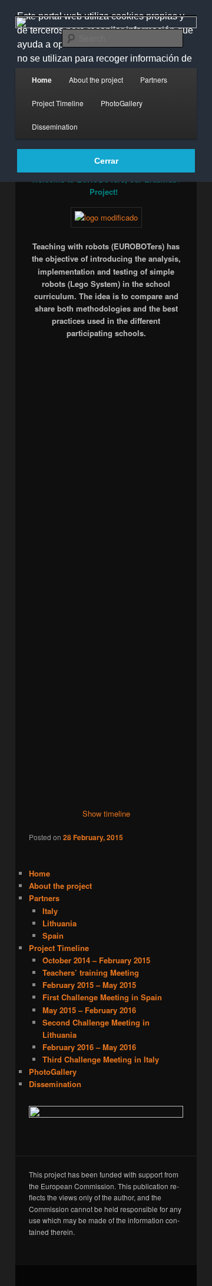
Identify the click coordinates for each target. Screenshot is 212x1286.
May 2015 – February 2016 (89, 1010)
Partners (153, 79)
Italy (50, 910)
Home (42, 80)
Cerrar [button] (106, 160)
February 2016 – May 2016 (89, 1047)
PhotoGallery (122, 103)
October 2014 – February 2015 (96, 960)
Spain (53, 935)
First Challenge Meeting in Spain (102, 997)
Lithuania (59, 923)
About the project (96, 79)
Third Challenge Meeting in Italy (100, 1059)
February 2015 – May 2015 (89, 984)
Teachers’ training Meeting (90, 972)
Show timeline (106, 813)
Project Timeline (58, 103)
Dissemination (55, 126)
